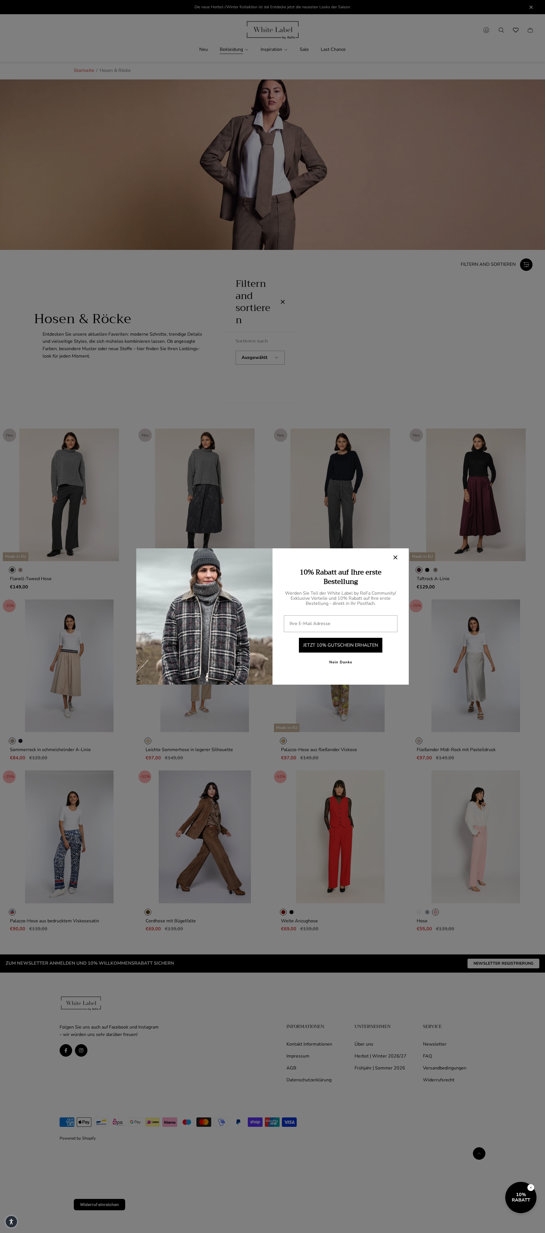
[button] (11, 1221)
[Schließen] (530, 1187)
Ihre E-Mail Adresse (310, 623)
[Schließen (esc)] (395, 557)
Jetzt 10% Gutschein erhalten (340, 645)
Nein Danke (340, 662)
